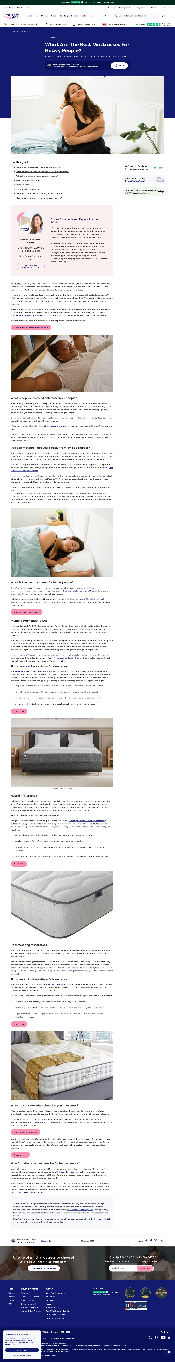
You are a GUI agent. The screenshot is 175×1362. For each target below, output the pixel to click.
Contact (12, 1300)
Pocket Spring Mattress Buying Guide (78, 971)
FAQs (10, 1304)
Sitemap (46, 1338)
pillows (37, 1139)
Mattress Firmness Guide (30, 1192)
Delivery (11, 1293)
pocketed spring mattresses (83, 591)
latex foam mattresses (36, 591)
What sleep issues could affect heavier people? (38, 167)
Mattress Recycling (30, 1297)
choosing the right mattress (32, 315)
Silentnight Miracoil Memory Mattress (87, 821)
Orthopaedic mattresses (67, 1172)
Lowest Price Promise (57, 24)
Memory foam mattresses (28, 180)
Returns (11, 1297)
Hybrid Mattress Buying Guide (75, 810)
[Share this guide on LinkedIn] (161, 1241)
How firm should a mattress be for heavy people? (39, 198)
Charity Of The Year (55, 1318)
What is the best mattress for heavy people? (37, 176)
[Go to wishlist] (163, 16)
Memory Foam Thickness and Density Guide (60, 658)
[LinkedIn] (168, 1337)
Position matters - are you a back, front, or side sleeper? (42, 172)
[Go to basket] (170, 16)
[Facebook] (144, 1337)
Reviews (50, 1300)
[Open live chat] (168, 1352)
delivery (45, 1343)
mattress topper (38, 1122)
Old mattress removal (86, 24)
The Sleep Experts (29, 1307)
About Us (50, 1297)
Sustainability (52, 1307)
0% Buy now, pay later (118, 24)
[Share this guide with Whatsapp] (146, 1241)
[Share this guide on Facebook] (151, 1241)
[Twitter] (149, 1337)
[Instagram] (155, 1337)
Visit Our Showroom (55, 1293)
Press (48, 1304)
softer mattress (42, 1119)
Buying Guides (27, 1300)
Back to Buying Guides (20, 31)
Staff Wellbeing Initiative (58, 1311)
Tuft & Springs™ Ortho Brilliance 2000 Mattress (37, 984)
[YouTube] (162, 1337)
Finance (24, 1293)
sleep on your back (34, 476)
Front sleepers (17, 493)
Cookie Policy (10, 1344)
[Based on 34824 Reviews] (105, 1291)
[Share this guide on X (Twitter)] (155, 1241)
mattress (19, 284)
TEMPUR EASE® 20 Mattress (28, 671)
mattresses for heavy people (80, 1210)
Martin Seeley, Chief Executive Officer (66, 64)
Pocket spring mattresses (28, 189)
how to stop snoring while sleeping (61, 426)
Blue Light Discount (55, 1315)
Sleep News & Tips (29, 1304)
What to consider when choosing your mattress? (39, 193)
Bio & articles (47, 1241)
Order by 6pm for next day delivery (23, 24)
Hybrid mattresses (24, 185)
